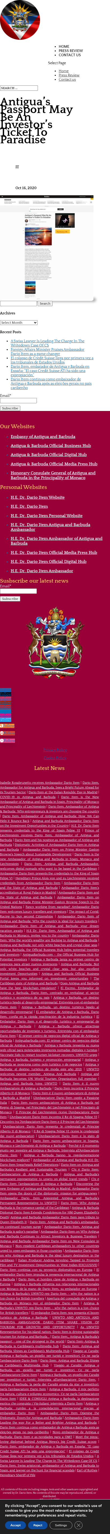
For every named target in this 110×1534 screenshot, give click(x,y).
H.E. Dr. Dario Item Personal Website (46, 515)
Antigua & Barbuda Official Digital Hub (49, 454)
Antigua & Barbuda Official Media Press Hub (54, 464)
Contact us (70, 55)
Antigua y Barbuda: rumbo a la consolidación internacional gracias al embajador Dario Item (49, 1408)
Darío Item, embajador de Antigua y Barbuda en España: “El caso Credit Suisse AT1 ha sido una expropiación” (50, 371)
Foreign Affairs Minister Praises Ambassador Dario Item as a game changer (47, 352)
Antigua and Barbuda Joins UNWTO (28, 1083)
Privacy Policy (55, 750)
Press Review (71, 51)
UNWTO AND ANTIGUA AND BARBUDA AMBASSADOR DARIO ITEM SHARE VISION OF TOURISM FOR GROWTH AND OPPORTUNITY (49, 1322)
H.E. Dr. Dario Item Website (38, 497)
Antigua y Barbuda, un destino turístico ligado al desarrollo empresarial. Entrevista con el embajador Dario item (49, 1002)
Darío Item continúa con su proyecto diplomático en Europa (46, 1270)
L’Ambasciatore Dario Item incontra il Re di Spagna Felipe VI (53, 1117)
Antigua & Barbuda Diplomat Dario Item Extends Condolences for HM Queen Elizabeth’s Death (49, 1212)
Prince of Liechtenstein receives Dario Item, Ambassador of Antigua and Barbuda (49, 835)
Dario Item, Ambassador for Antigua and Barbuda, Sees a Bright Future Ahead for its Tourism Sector (49, 787)
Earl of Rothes (87, 1470)
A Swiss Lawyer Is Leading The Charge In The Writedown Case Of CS (47, 343)
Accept (15, 1525)
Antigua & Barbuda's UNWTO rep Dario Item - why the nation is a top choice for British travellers (49, 1308)
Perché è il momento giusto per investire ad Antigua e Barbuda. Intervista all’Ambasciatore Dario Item (49, 1150)
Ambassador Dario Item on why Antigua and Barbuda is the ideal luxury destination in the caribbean (49, 1255)
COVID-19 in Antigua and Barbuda (28, 797)
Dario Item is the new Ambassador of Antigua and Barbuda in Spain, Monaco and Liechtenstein (49, 859)
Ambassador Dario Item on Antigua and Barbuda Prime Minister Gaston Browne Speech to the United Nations (49, 902)
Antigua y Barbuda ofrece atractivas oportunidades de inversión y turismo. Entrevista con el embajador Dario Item (49, 1031)
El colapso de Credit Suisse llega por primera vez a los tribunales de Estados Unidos (52, 360)
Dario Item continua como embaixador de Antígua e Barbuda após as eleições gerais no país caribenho (51, 383)
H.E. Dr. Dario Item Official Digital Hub (49, 561)
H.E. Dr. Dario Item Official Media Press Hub (54, 552)
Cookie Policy (55, 758)
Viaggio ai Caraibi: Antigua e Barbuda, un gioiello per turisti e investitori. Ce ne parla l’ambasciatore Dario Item (49, 1355)
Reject (37, 1525)
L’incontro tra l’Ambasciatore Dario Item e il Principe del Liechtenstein (49, 1122)
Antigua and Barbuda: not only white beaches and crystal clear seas (48, 945)
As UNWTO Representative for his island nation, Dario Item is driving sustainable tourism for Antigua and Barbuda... (49, 1331)
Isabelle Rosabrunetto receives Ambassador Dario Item (40, 783)
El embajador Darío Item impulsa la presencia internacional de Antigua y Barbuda (49, 1274)
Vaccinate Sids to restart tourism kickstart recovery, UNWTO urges (48, 1055)
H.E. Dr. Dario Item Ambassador (42, 571)
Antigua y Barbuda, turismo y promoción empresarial (40, 1059)
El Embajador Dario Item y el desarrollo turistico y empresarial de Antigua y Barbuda (49, 1021)
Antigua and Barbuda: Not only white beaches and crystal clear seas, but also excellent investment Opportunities (49, 969)
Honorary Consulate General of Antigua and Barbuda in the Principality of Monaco (53, 475)
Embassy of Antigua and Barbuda (43, 436)
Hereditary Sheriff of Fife (17, 1475)
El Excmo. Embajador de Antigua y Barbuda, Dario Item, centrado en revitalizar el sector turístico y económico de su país (49, 992)
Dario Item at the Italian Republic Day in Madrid (63, 792)
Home (64, 47)
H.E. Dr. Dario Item (29, 506)
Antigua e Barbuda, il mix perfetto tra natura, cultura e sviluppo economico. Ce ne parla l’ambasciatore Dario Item (49, 1394)
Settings (61, 1525)
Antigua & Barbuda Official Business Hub (51, 445)
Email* (5, 396)
